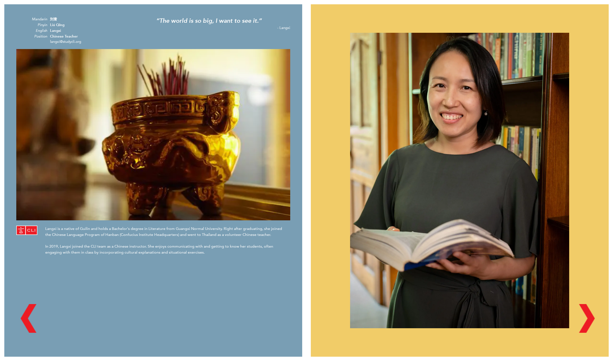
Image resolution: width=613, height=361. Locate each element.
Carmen (569, 7)
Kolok (9, 7)
